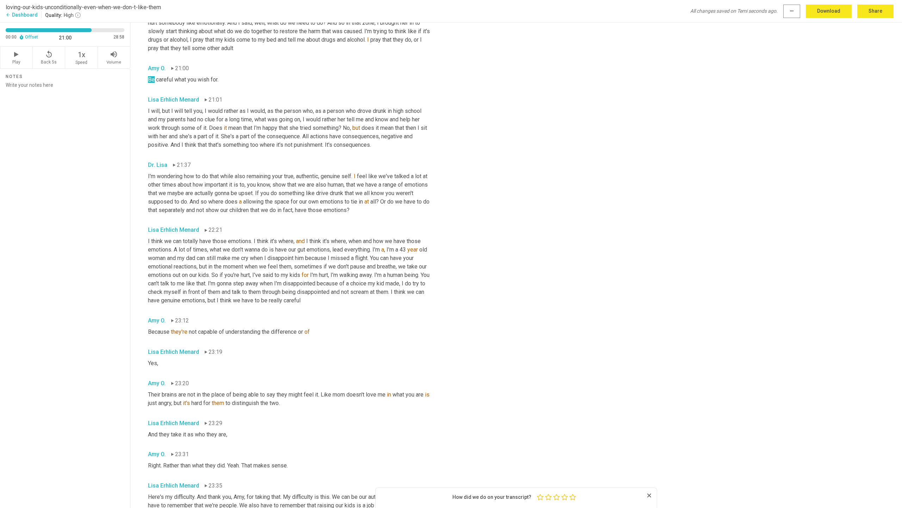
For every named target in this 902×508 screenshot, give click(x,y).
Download (828, 11)
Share (875, 11)
